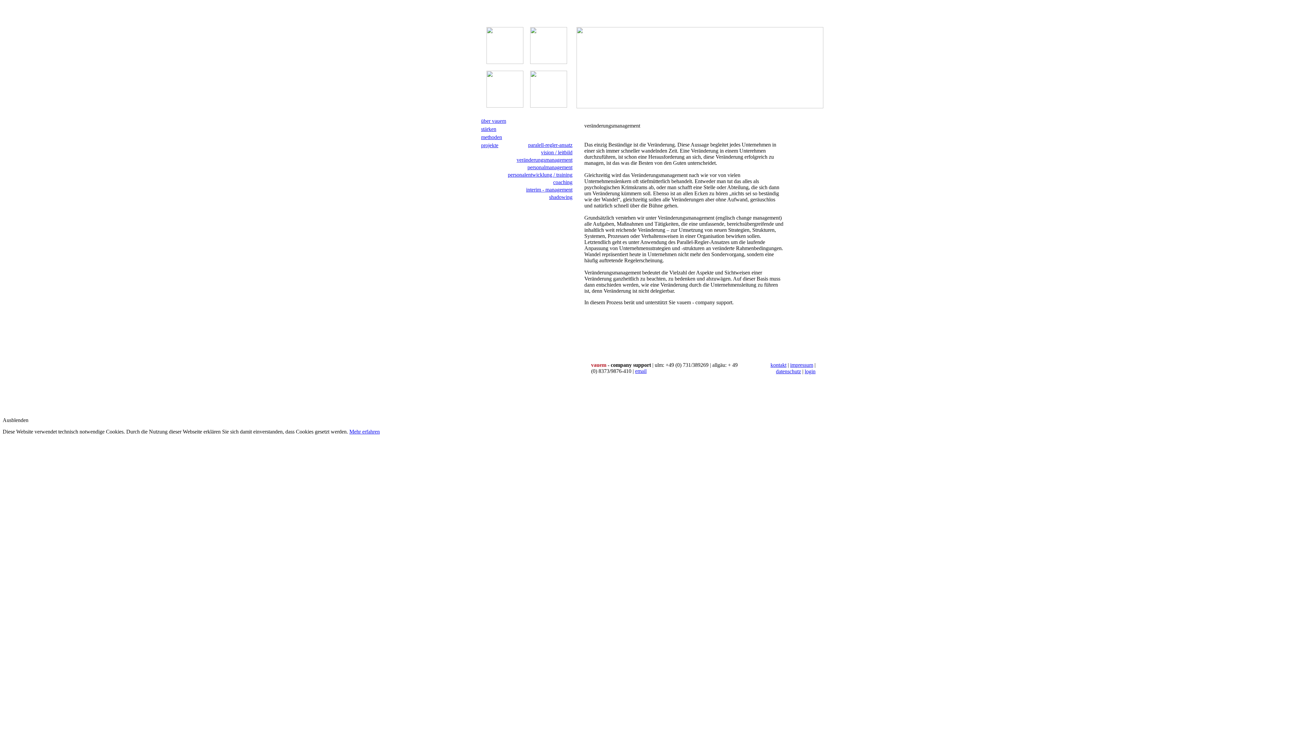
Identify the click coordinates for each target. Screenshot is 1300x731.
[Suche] (574, 223)
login (810, 371)
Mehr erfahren (364, 432)
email (641, 371)
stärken (488, 129)
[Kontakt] (574, 230)
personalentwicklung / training (540, 175)
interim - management (549, 190)
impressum (801, 365)
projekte (489, 145)
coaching (562, 182)
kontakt (778, 365)
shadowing (560, 197)
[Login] (574, 237)
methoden (491, 137)
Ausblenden (15, 420)
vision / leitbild (556, 152)
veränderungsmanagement (544, 160)
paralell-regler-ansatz (550, 145)
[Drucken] (574, 216)
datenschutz (788, 371)
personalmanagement (549, 167)
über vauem (493, 121)
